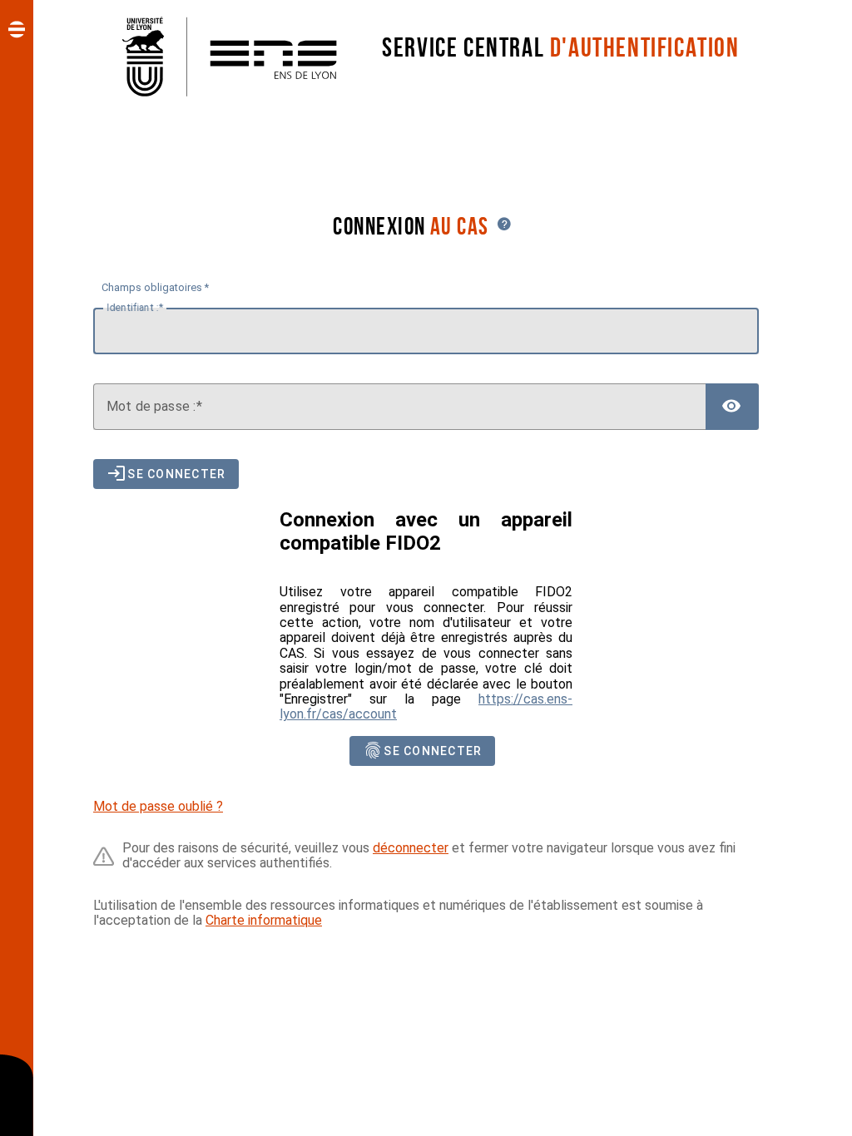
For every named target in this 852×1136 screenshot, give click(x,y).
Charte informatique (264, 920)
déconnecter (410, 848)
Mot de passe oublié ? (158, 806)
